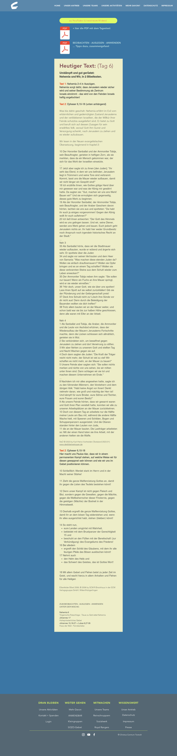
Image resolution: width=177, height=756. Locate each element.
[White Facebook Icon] (94, 734)
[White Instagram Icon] (83, 734)
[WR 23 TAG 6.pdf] (64, 33)
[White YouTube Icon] (89, 734)
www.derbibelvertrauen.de (70, 444)
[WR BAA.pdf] (64, 47)
